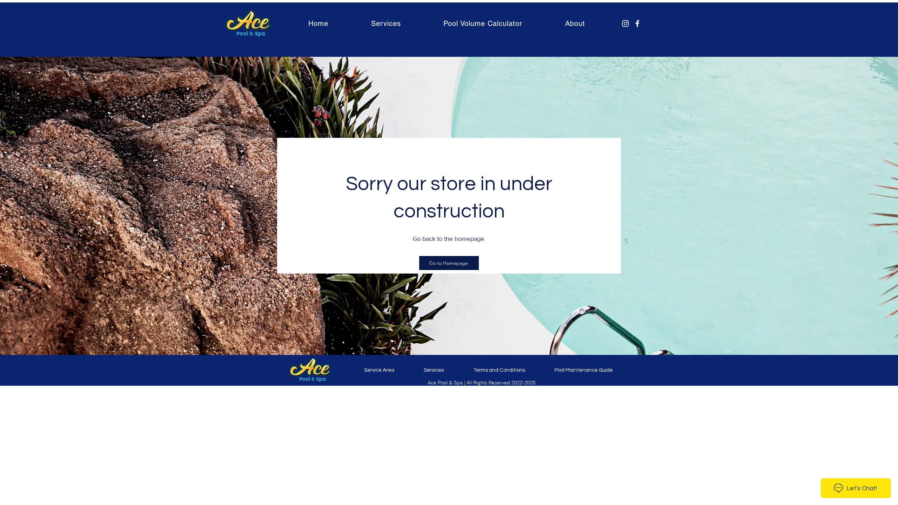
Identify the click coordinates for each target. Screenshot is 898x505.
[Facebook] (637, 23)
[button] (386, 23)
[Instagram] (625, 23)
